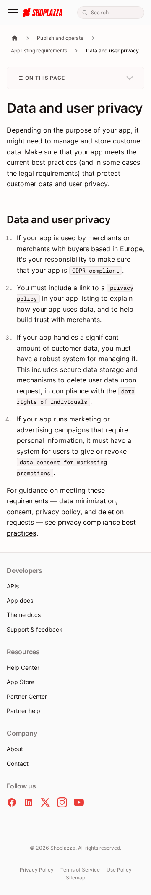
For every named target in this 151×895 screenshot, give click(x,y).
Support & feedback (34, 629)
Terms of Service (80, 869)
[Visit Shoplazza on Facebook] (12, 802)
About (15, 748)
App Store (20, 681)
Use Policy (119, 869)
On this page (45, 78)
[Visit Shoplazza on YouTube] (79, 802)
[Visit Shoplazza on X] (45, 802)
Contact (18, 763)
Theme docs (24, 614)
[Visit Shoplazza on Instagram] (62, 802)
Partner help (23, 710)
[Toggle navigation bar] (13, 12)
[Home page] (15, 38)
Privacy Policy (37, 869)
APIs (13, 586)
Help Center (23, 667)
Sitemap (75, 877)
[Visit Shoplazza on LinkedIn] (28, 802)
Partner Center (27, 696)
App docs (20, 600)
